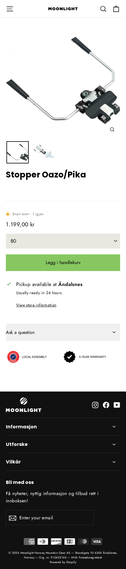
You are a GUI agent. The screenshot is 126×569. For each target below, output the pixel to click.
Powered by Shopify (63, 562)
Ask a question (20, 332)
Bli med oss (20, 482)
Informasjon (21, 426)
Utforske (17, 444)
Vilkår (13, 461)
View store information (36, 305)
